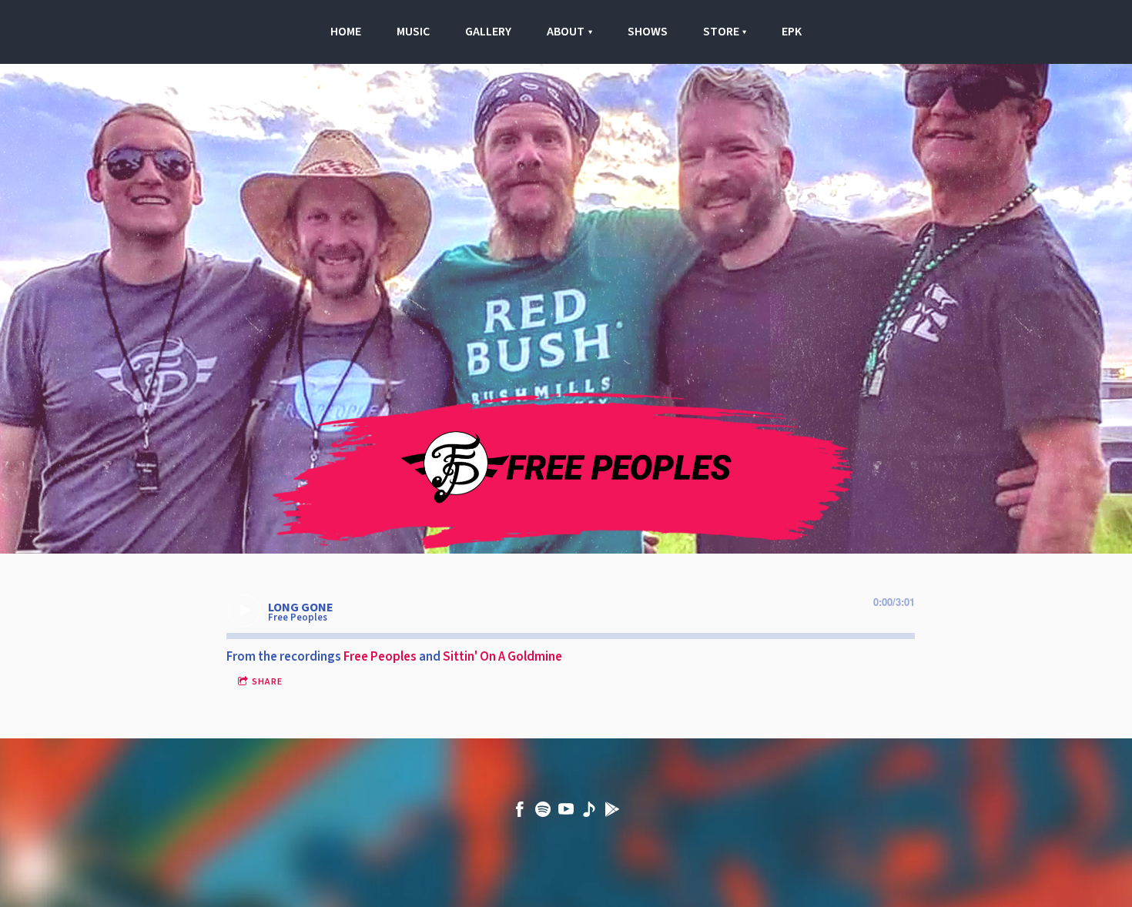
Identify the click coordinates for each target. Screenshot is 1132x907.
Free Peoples (380, 657)
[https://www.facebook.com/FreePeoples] (519, 813)
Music (413, 31)
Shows (648, 31)
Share (267, 681)
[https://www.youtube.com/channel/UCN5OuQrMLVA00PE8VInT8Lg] (566, 813)
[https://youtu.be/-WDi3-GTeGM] (589, 813)
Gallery (488, 31)
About (565, 31)
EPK (792, 31)
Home (345, 31)
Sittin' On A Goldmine (502, 657)
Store (721, 31)
